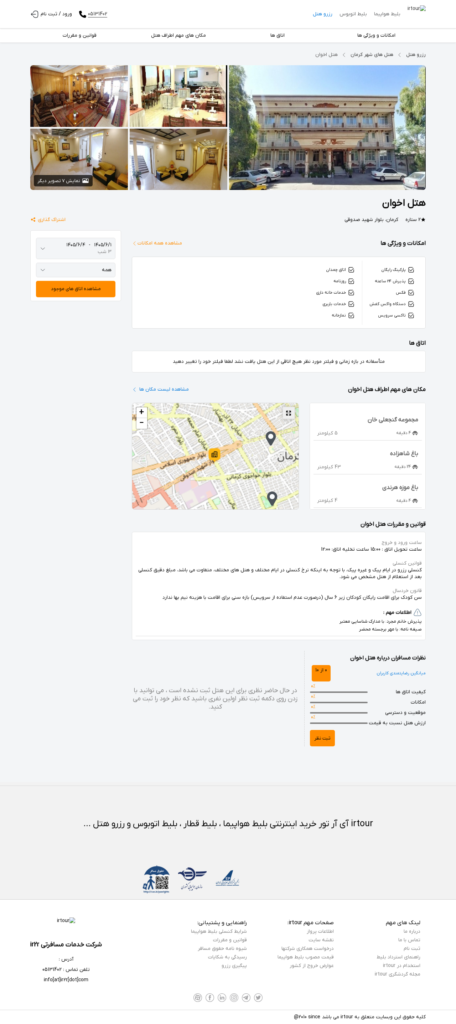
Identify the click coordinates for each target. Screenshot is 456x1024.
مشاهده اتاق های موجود (76, 289)
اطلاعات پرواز (320, 931)
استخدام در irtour (401, 965)
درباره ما (412, 931)
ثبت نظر (322, 738)
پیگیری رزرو (234, 965)
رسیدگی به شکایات (227, 957)
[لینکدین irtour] (222, 997)
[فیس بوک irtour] (210, 997)
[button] (214, 455)
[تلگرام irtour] (246, 997)
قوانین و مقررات (230, 940)
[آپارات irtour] (197, 997)
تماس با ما (409, 940)
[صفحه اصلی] (417, 14)
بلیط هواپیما (387, 14)
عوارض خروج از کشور (312, 965)
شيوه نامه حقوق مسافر (222, 948)
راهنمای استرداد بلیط (398, 957)
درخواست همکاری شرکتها (307, 948)
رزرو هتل (322, 14)
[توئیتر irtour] (258, 997)
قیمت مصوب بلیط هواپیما (306, 957)
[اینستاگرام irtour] (234, 997)
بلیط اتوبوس (353, 14)
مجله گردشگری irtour (397, 974)
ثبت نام (412, 948)
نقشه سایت (321, 940)
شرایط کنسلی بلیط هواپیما (219, 931)
